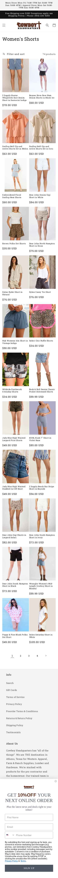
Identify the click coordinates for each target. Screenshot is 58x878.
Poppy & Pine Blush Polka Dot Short (15, 635)
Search (10, 683)
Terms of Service (15, 697)
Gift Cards (11, 690)
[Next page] (45, 655)
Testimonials (13, 732)
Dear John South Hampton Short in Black (15, 584)
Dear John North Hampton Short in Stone (42, 244)
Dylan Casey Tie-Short (40, 292)
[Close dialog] (55, 781)
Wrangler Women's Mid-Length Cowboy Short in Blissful (41, 586)
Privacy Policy (14, 704)
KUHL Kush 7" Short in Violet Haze (40, 439)
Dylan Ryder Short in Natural (12, 293)
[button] (3, 25)
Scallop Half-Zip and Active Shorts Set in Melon (15, 147)
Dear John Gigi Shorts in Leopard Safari (14, 536)
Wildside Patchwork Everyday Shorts (12, 390)
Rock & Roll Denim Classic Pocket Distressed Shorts (42, 390)
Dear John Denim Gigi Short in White (40, 196)
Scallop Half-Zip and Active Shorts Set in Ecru (41, 147)
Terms (23, 861)
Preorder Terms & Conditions (22, 711)
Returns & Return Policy (19, 718)
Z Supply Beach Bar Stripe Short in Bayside (41, 487)
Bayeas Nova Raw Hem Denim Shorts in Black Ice (41, 96)
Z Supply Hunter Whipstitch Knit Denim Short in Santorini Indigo (14, 97)
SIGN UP (29, 868)
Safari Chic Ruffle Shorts (41, 341)
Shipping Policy (14, 725)
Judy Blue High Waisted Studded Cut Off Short (13, 487)
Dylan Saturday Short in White (41, 635)
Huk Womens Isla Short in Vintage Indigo (15, 342)
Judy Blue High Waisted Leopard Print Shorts (13, 439)
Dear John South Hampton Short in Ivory (42, 536)
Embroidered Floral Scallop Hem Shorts (11, 196)
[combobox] (10, 835)
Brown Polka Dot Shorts (14, 243)
